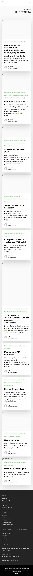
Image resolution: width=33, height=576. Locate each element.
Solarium (4, 503)
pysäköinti (7, 348)
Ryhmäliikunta (6, 501)
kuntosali (13, 143)
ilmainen (14, 95)
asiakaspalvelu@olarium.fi (10, 556)
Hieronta (4, 505)
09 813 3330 (6, 550)
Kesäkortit (7, 382)
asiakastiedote (8, 41)
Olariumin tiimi (6, 520)
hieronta (23, 92)
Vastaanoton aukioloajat (10, 560)
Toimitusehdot (6, 522)
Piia (9, 336)
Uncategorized (8, 385)
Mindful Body (8, 98)
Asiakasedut (5, 518)
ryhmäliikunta (17, 98)
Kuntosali (5, 498)
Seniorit (4, 515)
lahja (19, 95)
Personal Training (7, 507)
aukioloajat (17, 92)
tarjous (24, 98)
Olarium (10, 66)
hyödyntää (17, 41)
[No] (31, 570)
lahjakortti (24, 95)
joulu (22, 233)
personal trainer (23, 199)
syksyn (6, 202)
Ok (16, 573)
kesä (13, 346)
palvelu (23, 41)
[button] (30, 3)
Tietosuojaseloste (7, 524)
